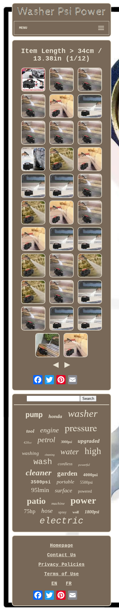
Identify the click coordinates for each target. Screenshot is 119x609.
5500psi (86, 482)
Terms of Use (61, 574)
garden (67, 473)
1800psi (92, 511)
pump (34, 415)
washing (30, 453)
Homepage (61, 545)
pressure (81, 427)
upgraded (89, 441)
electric (61, 521)
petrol (46, 440)
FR (69, 583)
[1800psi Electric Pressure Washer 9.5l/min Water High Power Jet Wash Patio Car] (33, 160)
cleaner (38, 472)
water (69, 451)
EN (54, 583)
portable (65, 482)
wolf (75, 512)
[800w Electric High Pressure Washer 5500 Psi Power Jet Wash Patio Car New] (33, 292)
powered (85, 491)
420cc (28, 442)
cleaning (50, 454)
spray (62, 512)
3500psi (41, 482)
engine (49, 430)
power (83, 500)
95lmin (40, 489)
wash (43, 462)
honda (55, 416)
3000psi (66, 442)
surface (63, 490)
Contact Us (61, 555)
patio (36, 501)
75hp (30, 511)
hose (47, 510)
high (93, 451)
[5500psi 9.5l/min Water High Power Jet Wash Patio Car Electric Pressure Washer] (33, 80)
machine (58, 503)
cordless (65, 464)
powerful (84, 464)
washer (83, 413)
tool (30, 431)
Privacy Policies (61, 564)
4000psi (90, 474)
